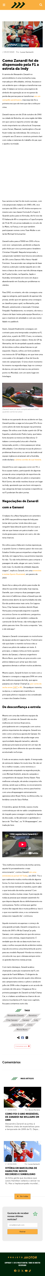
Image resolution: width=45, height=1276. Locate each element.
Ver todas (24, 1196)
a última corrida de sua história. (28, 460)
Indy (36, 1020)
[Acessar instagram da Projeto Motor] (19, 1270)
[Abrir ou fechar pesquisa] (40, 5)
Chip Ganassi (11, 1020)
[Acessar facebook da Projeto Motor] (15, 1270)
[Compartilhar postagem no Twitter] (27, 1038)
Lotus (30, 1025)
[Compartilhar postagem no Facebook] (22, 1038)
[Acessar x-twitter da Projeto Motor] (22, 1270)
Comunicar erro (21, 1046)
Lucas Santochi (26, 52)
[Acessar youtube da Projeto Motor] (26, 1270)
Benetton (33, 1015)
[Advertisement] (22, 172)
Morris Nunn (22, 1030)
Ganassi (25, 1020)
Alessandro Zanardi (15, 1015)
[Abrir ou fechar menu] (4, 5)
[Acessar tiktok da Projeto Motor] (30, 1270)
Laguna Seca (17, 1025)
